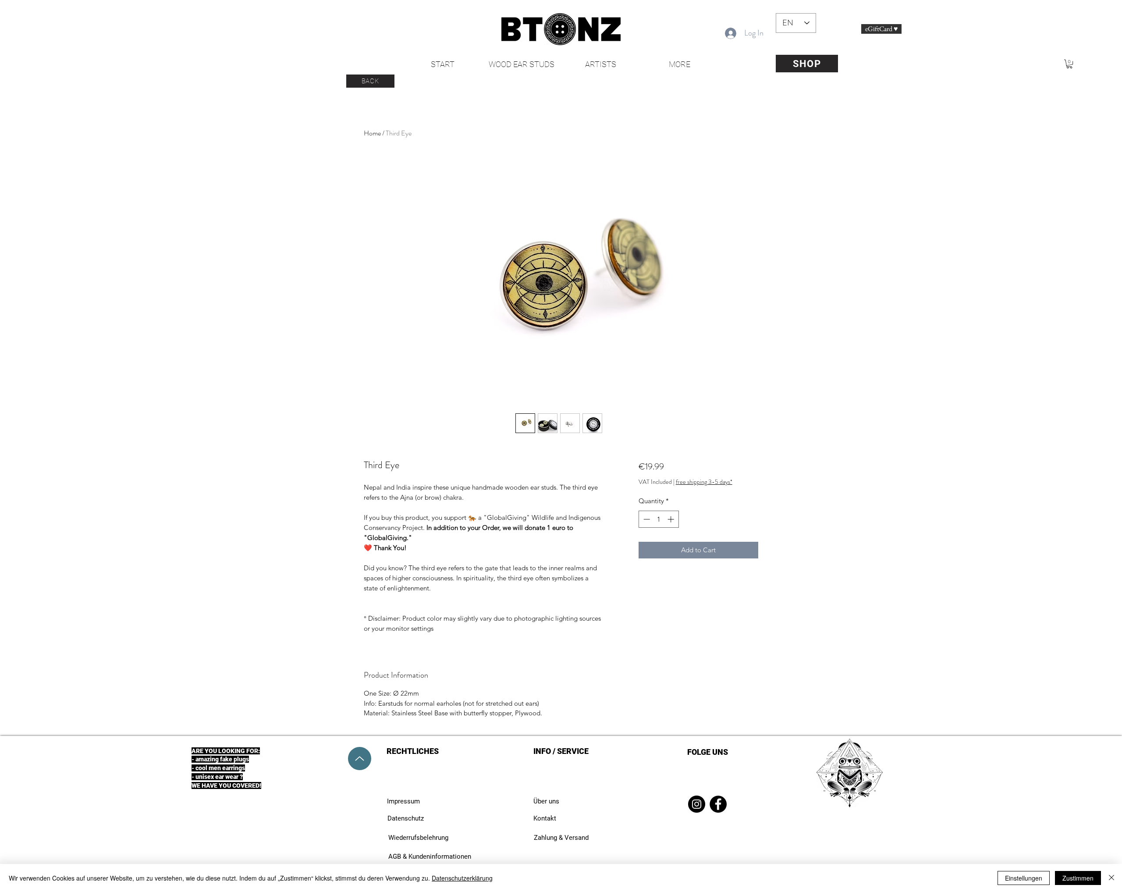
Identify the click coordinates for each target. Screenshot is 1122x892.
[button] (1069, 64)
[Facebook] (718, 804)
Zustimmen (1078, 878)
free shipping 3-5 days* (704, 482)
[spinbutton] (658, 519)
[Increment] (672, 519)
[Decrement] (646, 519)
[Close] (1111, 878)
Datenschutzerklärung (462, 878)
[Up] (359, 758)
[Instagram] (696, 804)
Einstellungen (1023, 878)
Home (372, 133)
